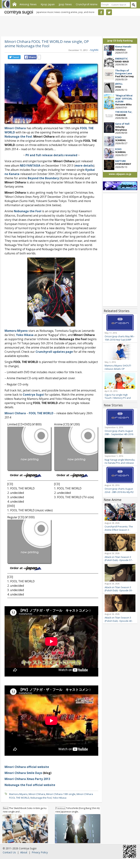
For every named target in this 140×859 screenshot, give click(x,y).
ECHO (118, 137)
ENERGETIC (121, 58)
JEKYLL (119, 83)
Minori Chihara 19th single (60, 794)
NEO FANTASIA (30, 166)
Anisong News (28, 4)
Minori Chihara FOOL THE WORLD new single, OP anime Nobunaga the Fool (47, 43)
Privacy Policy (40, 852)
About (23, 852)
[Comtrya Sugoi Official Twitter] (109, 12)
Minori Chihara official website (27, 767)
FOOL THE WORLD (41, 413)
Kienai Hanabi (123, 46)
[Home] (14, 4)
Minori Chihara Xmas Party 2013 (27, 779)
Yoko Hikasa (59, 797)
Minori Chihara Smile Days (23, 773)
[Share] (26, 57)
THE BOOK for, (123, 112)
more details (84, 166)
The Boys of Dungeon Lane (123, 72)
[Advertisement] (69, 25)
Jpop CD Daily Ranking (120, 40)
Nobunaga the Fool (18, 137)
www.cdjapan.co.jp (120, 174)
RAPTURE (120, 161)
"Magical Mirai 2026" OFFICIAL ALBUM (124, 98)
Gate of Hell (122, 123)
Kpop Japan (48, 4)
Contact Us (9, 852)
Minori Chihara (37, 794)
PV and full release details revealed (51, 155)
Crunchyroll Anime (87, 4)
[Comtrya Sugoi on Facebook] (101, 12)
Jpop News (65, 4)
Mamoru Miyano (18, 794)
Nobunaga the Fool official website (30, 785)
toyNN (94, 50)
